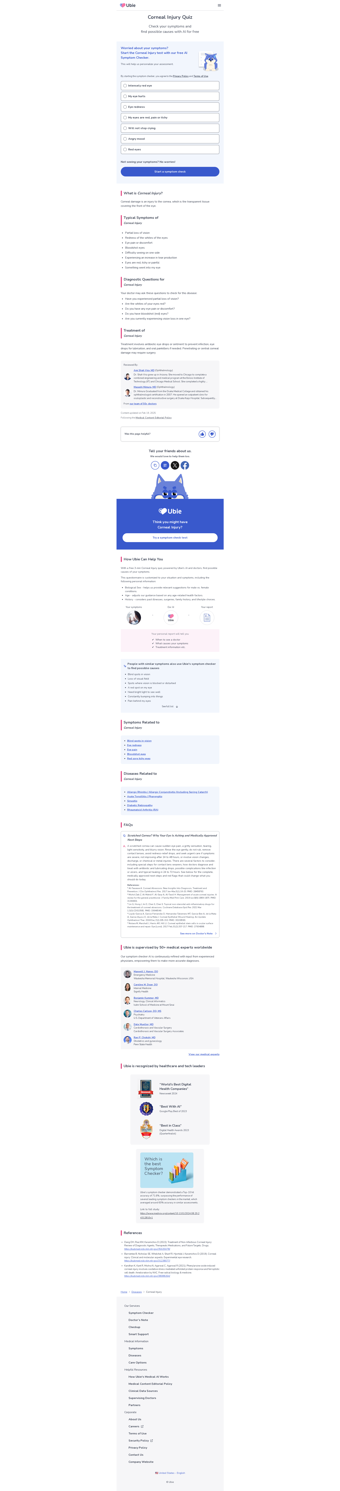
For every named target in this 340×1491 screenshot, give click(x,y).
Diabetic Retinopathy (139, 805)
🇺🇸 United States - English (170, 1473)
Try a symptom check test (170, 538)
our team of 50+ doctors (143, 403)
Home (124, 1292)
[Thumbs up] (202, 434)
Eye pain (132, 749)
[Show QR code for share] (165, 465)
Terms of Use (201, 76)
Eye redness (134, 745)
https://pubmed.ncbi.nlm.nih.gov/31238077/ (147, 1260)
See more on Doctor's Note (196, 933)
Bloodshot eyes (136, 754)
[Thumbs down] (212, 434)
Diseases (137, 1292)
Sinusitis (132, 801)
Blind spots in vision (139, 740)
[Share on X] (175, 465)
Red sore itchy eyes (138, 758)
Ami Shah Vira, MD (144, 370)
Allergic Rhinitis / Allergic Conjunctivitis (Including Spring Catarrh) (167, 792)
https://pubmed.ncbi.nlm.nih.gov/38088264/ (147, 1276)
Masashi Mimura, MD (145, 387)
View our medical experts (204, 1054)
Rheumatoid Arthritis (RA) (142, 809)
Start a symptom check (170, 172)
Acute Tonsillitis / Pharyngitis (144, 796)
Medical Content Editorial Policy (154, 417)
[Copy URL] (155, 465)
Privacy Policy (181, 76)
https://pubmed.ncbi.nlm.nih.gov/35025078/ (147, 1249)
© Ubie (170, 1482)
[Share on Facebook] (185, 465)
